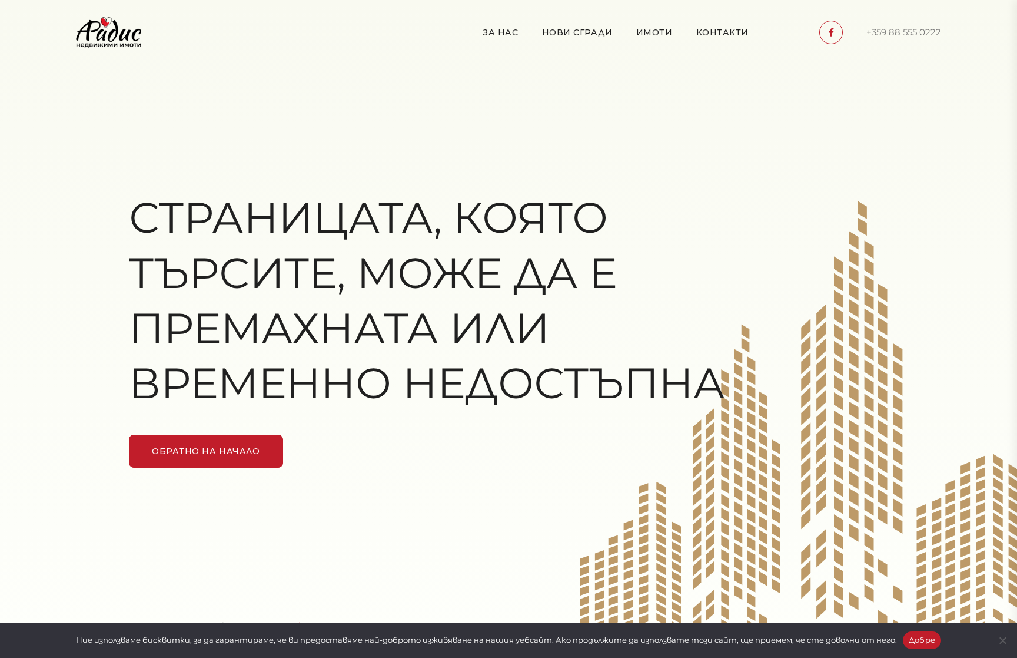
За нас (500, 32)
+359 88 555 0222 (903, 32)
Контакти (722, 32)
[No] (1002, 640)
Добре (922, 639)
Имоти (654, 32)
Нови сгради (577, 32)
